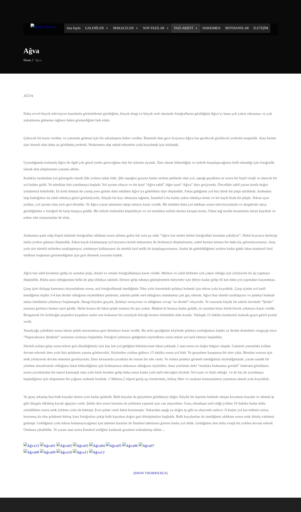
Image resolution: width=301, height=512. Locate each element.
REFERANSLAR (237, 28)
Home (27, 60)
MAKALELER (123, 28)
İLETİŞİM (260, 28)
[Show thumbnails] (151, 473)
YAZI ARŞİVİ (183, 28)
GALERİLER (94, 28)
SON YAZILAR (153, 28)
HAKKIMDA (211, 28)
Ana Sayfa (73, 28)
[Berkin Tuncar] (43, 29)
